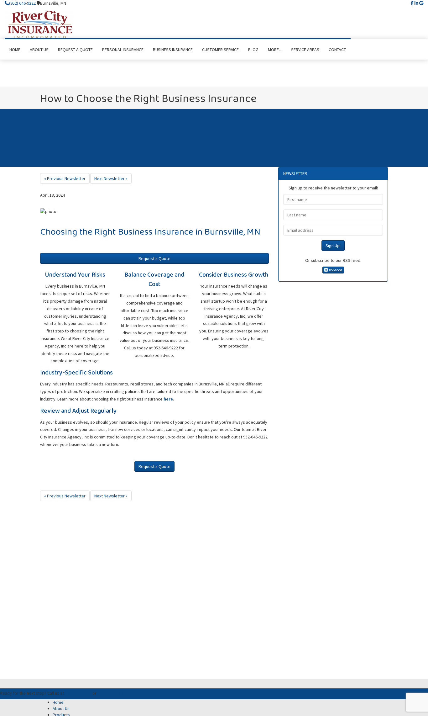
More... (275, 49)
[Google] (421, 3)
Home (58, 702)
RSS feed (335, 270)
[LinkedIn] (416, 3)
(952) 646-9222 (22, 3)
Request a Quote (154, 258)
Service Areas (305, 49)
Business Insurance (155, 232)
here (168, 399)
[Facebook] (412, 3)
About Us (61, 708)
